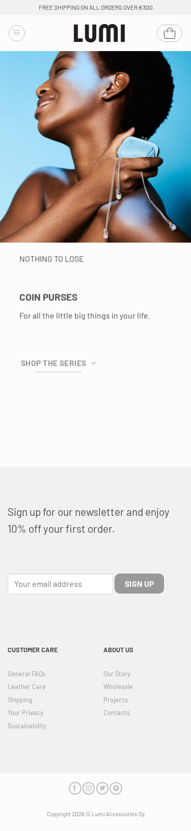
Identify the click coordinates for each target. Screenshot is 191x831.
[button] (17, 33)
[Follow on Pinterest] (116, 788)
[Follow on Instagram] (89, 788)
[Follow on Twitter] (102, 788)
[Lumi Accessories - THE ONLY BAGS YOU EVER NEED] (99, 33)
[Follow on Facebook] (75, 788)
